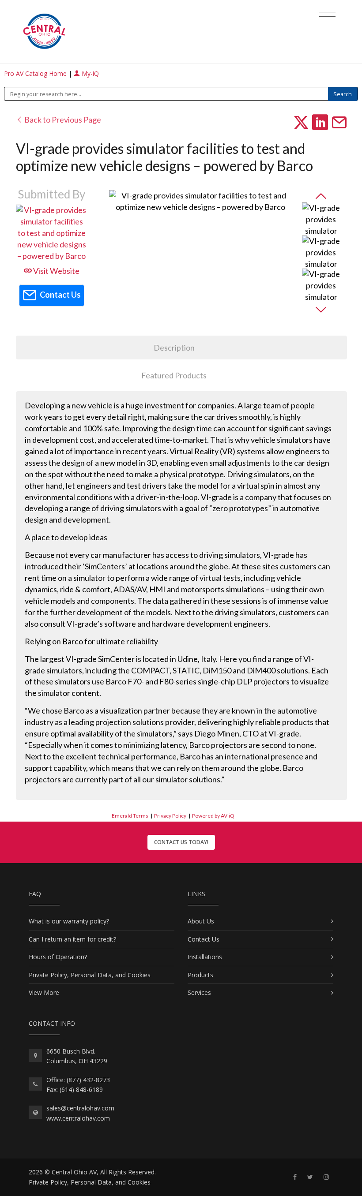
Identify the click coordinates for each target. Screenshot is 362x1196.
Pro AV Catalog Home (36, 73)
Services (199, 992)
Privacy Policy (170, 815)
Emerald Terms (130, 815)
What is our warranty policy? (69, 921)
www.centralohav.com (78, 1118)
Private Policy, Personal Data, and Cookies (90, 975)
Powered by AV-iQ (213, 815)
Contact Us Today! (181, 842)
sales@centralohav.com (80, 1108)
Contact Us (203, 939)
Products (200, 975)
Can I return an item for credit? (72, 939)
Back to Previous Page (62, 119)
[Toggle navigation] (327, 16)
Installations (205, 957)
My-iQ (89, 73)
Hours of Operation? (58, 957)
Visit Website (55, 271)
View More (44, 992)
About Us (201, 921)
